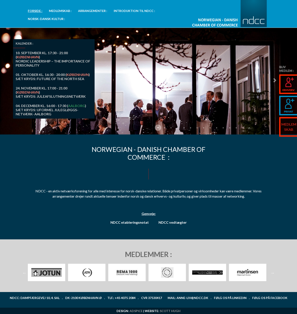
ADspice (136, 311)
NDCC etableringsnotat (129, 222)
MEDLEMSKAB (288, 126)
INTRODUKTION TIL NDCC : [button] (134, 11)
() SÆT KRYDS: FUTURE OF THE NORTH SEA (53, 76)
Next (272, 272)
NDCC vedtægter (173, 222)
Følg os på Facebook (269, 298)
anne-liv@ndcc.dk (192, 298)
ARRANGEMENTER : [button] (92, 11)
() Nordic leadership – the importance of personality (53, 59)
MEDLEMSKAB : (60, 11)
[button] (274, 80)
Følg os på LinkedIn (230, 298)
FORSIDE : (35, 11)
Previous (24, 272)
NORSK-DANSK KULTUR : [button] (46, 19)
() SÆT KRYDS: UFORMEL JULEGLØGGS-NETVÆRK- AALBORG (51, 110)
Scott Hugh (170, 311)
